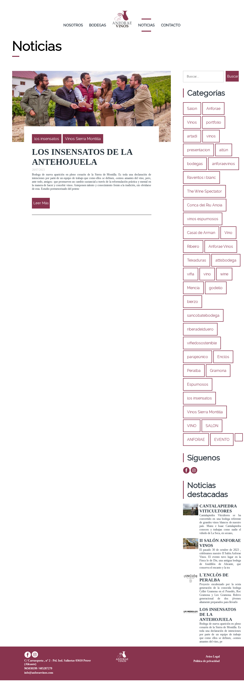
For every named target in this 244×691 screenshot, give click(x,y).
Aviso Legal (213, 656)
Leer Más (41, 203)
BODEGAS (97, 25)
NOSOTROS (73, 25)
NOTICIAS (146, 25)
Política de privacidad (206, 661)
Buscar (232, 76)
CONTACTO (170, 25)
